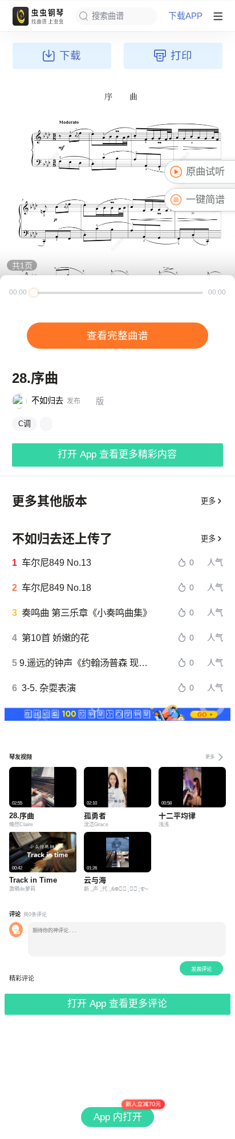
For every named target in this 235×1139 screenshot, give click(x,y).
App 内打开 (118, 1117)
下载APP (185, 16)
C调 (24, 423)
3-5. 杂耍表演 (49, 687)
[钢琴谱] (46, 424)
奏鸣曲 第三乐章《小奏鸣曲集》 (87, 612)
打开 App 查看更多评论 (117, 1003)
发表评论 (201, 969)
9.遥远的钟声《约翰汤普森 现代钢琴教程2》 (86, 662)
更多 (208, 501)
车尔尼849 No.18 (56, 587)
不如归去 (47, 400)
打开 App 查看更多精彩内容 (117, 454)
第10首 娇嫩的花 (55, 637)
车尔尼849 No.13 (56, 562)
